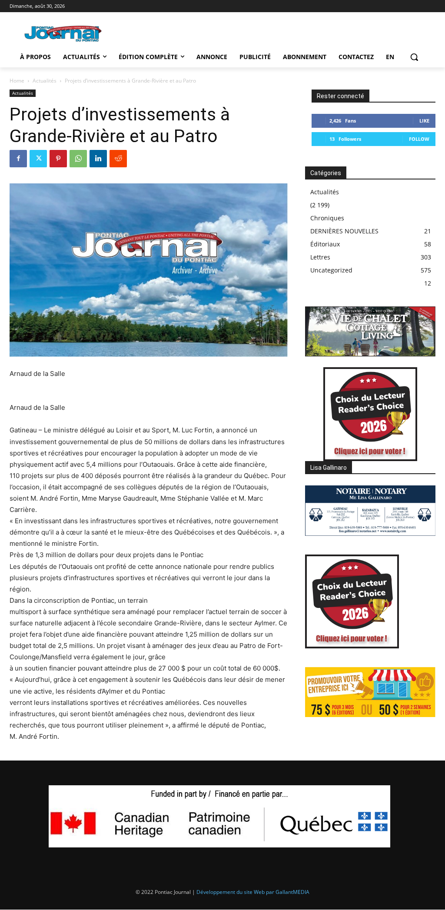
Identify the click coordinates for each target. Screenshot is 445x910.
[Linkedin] (98, 158)
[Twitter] (38, 158)
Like (424, 120)
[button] (414, 56)
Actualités (44, 80)
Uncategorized (331, 270)
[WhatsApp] (78, 158)
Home (17, 80)
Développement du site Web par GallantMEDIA (252, 892)
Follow (419, 139)
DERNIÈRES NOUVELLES (344, 231)
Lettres (320, 257)
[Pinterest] (58, 158)
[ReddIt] (118, 158)
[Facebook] (18, 158)
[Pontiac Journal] (63, 33)
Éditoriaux (325, 244)
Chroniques (327, 218)
